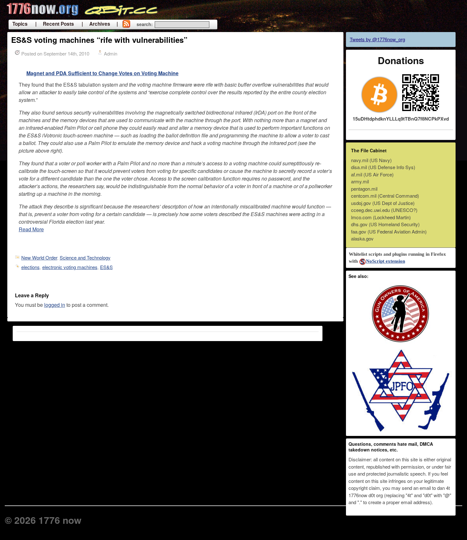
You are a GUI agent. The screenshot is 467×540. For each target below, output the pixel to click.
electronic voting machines (70, 267)
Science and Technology (85, 257)
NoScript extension (385, 261)
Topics (20, 23)
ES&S (106, 267)
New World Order (39, 257)
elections (30, 267)
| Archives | (100, 23)
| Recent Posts (54, 23)
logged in (54, 304)
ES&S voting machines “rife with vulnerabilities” (99, 39)
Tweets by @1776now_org (377, 39)
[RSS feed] (126, 24)
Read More (31, 229)
